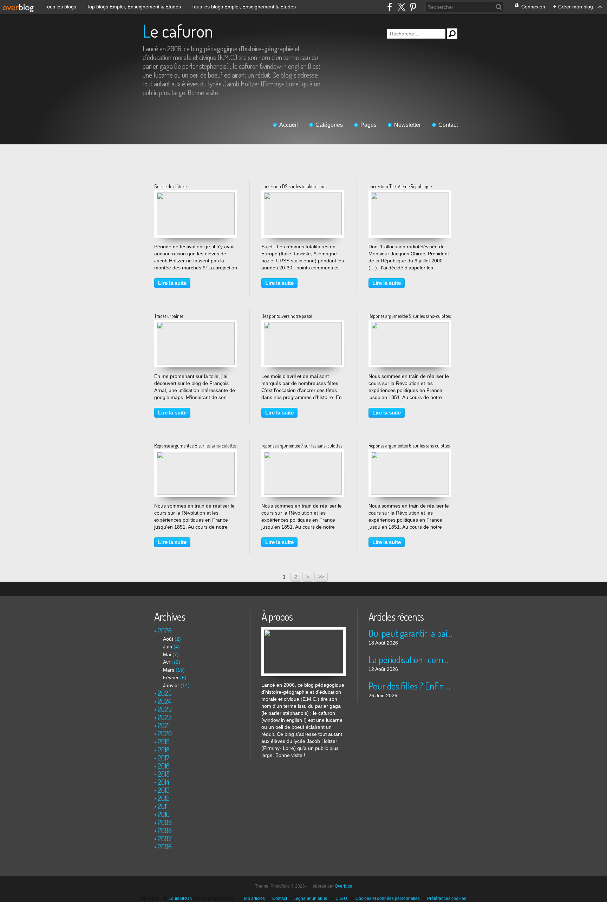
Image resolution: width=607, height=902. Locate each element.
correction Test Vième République (400, 186)
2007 (165, 838)
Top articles (254, 898)
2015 (164, 773)
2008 (165, 830)
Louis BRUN (180, 898)
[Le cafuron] (303, 630)
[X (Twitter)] (401, 7)
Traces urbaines (168, 316)
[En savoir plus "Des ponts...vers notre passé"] (303, 325)
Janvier (171, 685)
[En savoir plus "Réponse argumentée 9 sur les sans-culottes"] (410, 325)
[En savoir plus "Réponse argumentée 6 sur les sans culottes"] (410, 455)
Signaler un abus (311, 898)
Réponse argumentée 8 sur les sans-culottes (195, 446)
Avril (167, 662)
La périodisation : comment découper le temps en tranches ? (410, 659)
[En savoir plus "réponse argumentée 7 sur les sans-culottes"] (303, 455)
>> (321, 577)
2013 (164, 790)
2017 (164, 757)
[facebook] (389, 7)
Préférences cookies (446, 898)
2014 (163, 781)
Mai (167, 654)
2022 (165, 717)
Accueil (288, 125)
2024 (164, 701)
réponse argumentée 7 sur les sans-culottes (301, 446)
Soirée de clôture (170, 186)
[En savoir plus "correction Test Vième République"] (410, 196)
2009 (165, 822)
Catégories (329, 125)
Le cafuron (178, 31)
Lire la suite (172, 283)
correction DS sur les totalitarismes (294, 186)
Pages (368, 125)
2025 (165, 693)
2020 (165, 733)
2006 (165, 846)
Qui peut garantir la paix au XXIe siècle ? (410, 633)
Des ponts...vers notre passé (286, 316)
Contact (448, 125)
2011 (163, 806)
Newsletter (407, 125)
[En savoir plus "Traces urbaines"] (196, 325)
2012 (164, 798)
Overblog (343, 886)
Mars (168, 670)
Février (171, 677)
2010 (164, 814)
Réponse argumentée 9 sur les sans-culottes (409, 316)
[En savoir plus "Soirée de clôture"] (196, 196)
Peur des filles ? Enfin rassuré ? (410, 686)
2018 (164, 749)
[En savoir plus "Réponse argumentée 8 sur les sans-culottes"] (196, 455)
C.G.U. (341, 898)
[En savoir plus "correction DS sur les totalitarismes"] (303, 196)
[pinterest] (413, 7)
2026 (165, 630)
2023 (165, 709)
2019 (164, 741)
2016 (164, 765)
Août (168, 639)
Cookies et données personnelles (387, 898)
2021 (164, 725)
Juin (167, 646)
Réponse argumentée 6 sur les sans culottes (409, 446)
